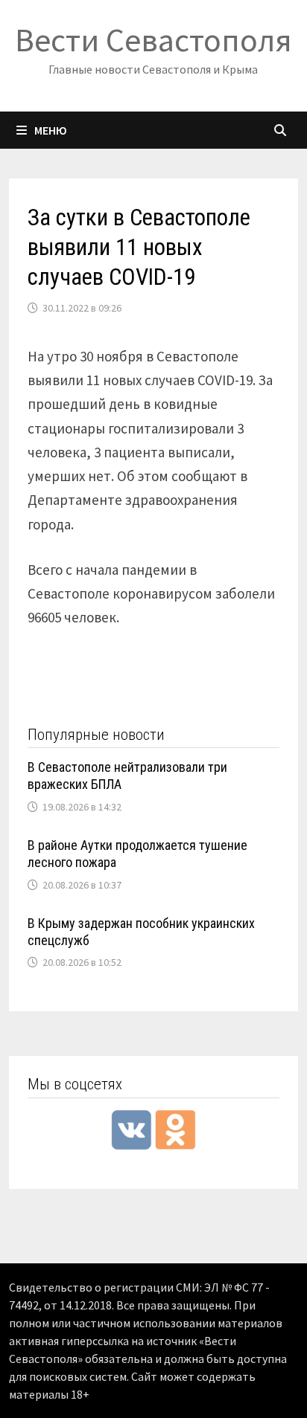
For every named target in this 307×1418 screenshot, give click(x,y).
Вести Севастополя (153, 39)
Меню (50, 130)
